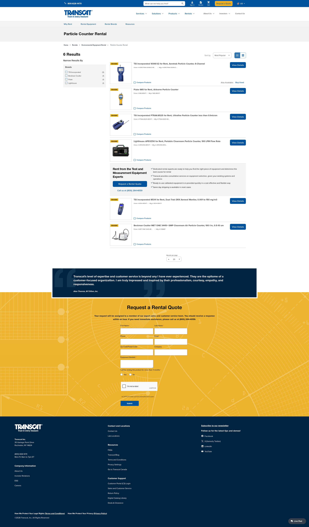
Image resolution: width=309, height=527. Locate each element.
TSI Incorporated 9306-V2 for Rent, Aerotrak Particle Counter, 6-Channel (169, 63)
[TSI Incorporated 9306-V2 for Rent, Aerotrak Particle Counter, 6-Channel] (121, 73)
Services (140, 13)
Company (158, 347)
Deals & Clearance (115, 503)
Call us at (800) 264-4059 (129, 190)
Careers (18, 485)
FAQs (110, 450)
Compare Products (144, 82)
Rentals (188, 13)
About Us (207, 13)
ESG (16, 480)
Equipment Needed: (128, 357)
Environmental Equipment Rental (94, 45)
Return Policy (113, 493)
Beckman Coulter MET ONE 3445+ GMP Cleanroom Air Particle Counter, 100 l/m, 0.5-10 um (179, 225)
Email (156, 336)
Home (66, 45)
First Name (124, 326)
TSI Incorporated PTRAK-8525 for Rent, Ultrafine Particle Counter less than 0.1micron (175, 115)
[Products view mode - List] (237, 55)
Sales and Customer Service (119, 488)
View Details (238, 65)
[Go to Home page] (78, 14)
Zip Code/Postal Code (128, 347)
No (134, 375)
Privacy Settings (114, 464)
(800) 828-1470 (21, 454)
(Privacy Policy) (100, 513)
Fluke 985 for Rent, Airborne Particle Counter (156, 89)
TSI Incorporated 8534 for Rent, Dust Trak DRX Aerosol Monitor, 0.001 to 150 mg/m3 (175, 199)
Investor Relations (22, 475)
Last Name (158, 326)
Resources (130, 24)
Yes (125, 375)
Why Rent (68, 24)
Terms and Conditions (117, 459)
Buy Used (239, 82)
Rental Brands (111, 24)
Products (173, 13)
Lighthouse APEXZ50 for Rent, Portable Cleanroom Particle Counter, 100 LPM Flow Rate (177, 141)
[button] (241, 3)
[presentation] (81, 57)
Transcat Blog (113, 454)
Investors (223, 13)
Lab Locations (113, 436)
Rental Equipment (88, 24)
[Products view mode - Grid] (243, 55)
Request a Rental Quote (129, 183)
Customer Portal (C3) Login (119, 483)
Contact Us (240, 13)
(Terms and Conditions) (55, 513)
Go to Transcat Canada (117, 469)
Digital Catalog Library (117, 498)
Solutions (156, 13)
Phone (122, 336)
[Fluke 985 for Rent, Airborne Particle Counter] (121, 99)
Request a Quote (223, 3)
